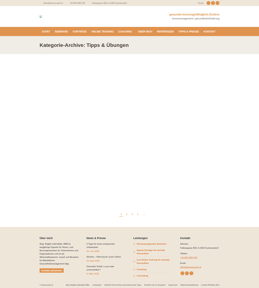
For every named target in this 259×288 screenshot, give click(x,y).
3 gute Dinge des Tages (197, 142)
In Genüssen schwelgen (106, 192)
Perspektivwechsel (56, 142)
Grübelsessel (190, 93)
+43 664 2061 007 (189, 257)
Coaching (142, 269)
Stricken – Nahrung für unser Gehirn (103, 257)
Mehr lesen (47, 105)
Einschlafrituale (100, 93)
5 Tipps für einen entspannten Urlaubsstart (55, 96)
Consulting (142, 275)
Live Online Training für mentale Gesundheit (153, 261)
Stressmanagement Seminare (151, 244)
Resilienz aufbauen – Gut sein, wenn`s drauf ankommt (151, 146)
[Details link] (60, 76)
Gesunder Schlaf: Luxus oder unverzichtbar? (100, 268)
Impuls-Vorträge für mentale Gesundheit (151, 252)
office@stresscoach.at (53, 3)
